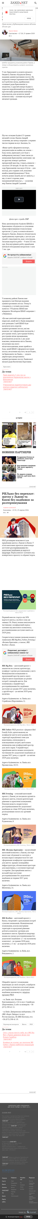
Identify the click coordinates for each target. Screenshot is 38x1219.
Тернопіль (13, 1185)
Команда (31, 1186)
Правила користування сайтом (32, 1198)
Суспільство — (14, 33)
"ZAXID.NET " (5, 1121)
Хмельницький (14, 1196)
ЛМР (5, 59)
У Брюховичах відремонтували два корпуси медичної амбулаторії (17, 386)
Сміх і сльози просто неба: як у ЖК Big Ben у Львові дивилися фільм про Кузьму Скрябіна (18, 1035)
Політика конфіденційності (33, 1202)
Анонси (4, 1187)
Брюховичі (6, 367)
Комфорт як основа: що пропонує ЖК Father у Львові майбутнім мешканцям (18, 1043)
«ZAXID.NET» (13, 1141)
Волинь (13, 1187)
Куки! (21, 1217)
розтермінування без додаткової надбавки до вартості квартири (16, 550)
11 (19, 412)
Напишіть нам (32, 1191)
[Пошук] (35, 3)
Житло (24, 1024)
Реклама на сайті (31, 1193)
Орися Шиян (13, 31)
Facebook (22, 1185)
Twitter (22, 1187)
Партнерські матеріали (11, 1024)
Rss (21, 1182)
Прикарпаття (14, 1183)
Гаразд (29, 18)
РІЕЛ (31, 1024)
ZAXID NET (19, 3)
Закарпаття (13, 1189)
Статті (4, 1181)
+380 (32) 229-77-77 (12, 1145)
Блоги (4, 1184)
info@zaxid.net (21, 1146)
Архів (3, 1196)
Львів (12, 1181)
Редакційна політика (31, 1183)
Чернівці (13, 1191)
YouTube (22, 1189)
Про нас (31, 1181)
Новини (4, 1178)
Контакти (31, 1189)
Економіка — (8, 510)
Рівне (12, 1194)
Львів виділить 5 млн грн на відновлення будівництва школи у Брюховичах (17, 377)
